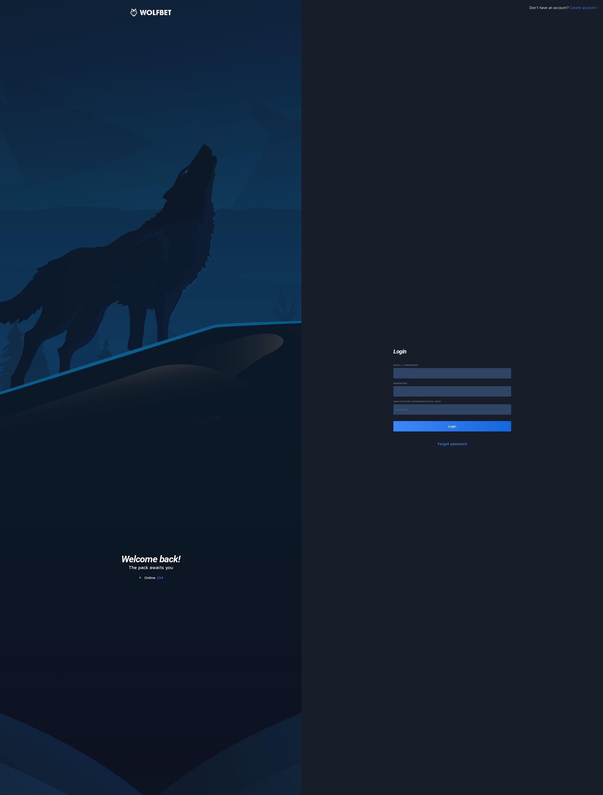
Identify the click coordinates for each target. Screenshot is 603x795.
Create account (583, 7)
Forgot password (452, 444)
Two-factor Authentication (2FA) (417, 401)
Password (400, 383)
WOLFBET (155, 12)
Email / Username (405, 365)
